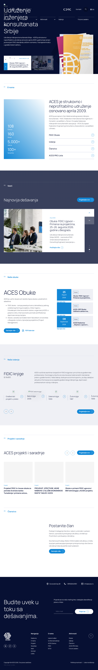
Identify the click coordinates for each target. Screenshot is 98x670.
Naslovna (34, 638)
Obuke (71, 638)
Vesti (32, 648)
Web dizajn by (9, 665)
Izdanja (61, 19)
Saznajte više (11, 330)
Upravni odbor (52, 638)
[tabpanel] (28, 63)
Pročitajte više (55, 242)
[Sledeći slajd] (5, 66)
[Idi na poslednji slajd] (6, 411)
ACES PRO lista (73, 646)
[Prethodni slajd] (5, 59)
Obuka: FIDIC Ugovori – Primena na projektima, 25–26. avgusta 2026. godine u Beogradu (81, 299)
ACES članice (52, 643)
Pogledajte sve (84, 200)
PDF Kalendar (29, 330)
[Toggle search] (85, 9)
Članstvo (71, 643)
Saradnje (33, 646)
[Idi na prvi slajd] (89, 220)
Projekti (33, 643)
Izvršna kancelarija (53, 641)
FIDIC (49, 646)
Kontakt (78, 9)
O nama (33, 641)
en (93, 9)
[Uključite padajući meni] (18, 19)
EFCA (49, 648)
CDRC (6, 25)
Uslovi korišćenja (89, 662)
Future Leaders (83, 19)
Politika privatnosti (76, 662)
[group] (18, 478)
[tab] (89, 245)
